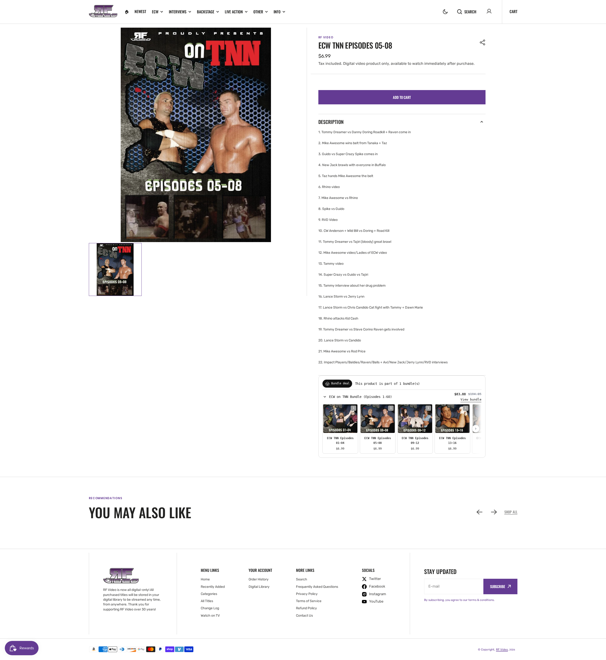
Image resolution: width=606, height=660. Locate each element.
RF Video (502, 649)
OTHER (258, 12)
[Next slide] (476, 428)
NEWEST (140, 11)
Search (470, 11)
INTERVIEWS (177, 12)
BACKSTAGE (205, 12)
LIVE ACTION (234, 12)
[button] (445, 11)
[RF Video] (103, 12)
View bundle (471, 399)
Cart (513, 11)
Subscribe (497, 586)
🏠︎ (127, 11)
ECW (155, 12)
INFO (277, 12)
